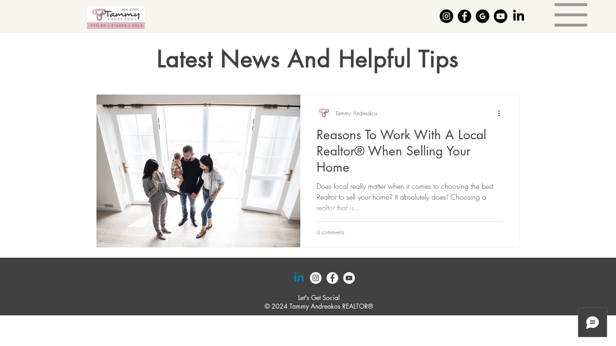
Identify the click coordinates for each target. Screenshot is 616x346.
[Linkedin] (299, 278)
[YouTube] (349, 278)
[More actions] (501, 113)
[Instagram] (446, 16)
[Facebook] (464, 16)
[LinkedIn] (518, 16)
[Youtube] (500, 16)
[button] (571, 15)
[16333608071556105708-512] (482, 16)
